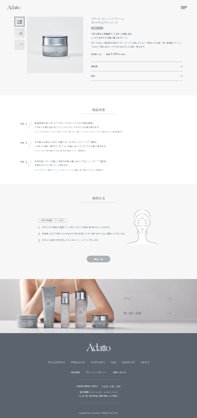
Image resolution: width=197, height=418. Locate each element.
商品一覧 (98, 259)
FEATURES (98, 362)
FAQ (127, 298)
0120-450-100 (111, 386)
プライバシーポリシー (96, 372)
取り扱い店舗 (132, 313)
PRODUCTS (78, 362)
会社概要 (75, 372)
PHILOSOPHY (56, 362)
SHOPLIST (128, 362)
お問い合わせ (119, 372)
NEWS (145, 362)
